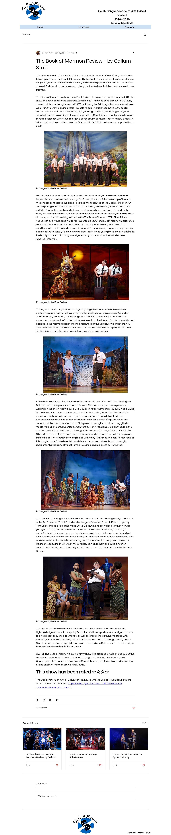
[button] (145, 35)
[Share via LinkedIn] (50, 699)
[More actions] (133, 53)
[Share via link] (57, 699)
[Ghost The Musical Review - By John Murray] (129, 739)
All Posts (26, 35)
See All (145, 723)
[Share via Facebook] (37, 699)
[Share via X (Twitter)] (44, 699)
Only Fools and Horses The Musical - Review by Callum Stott (40, 756)
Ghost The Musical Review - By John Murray (127, 756)
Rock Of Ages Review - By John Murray (83, 756)
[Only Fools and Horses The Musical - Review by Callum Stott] (42, 739)
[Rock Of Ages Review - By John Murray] (85, 739)
